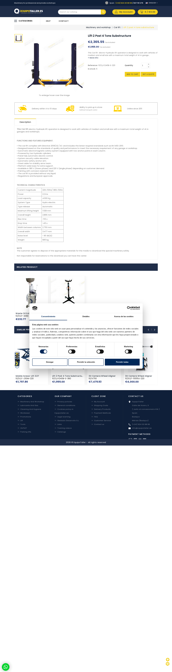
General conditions (65, 405)
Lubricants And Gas (28, 405)
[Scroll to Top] (167, 664)
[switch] (71, 352)
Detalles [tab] (86, 316)
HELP (48, 21)
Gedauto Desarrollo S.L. (67, 420)
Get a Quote (148, 74)
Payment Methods (101, 413)
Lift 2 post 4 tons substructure (68, 376)
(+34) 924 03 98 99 (124, 3)
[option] (18, 39)
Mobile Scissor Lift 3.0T (27, 376)
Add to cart (133, 74)
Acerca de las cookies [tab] (123, 316)
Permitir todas (122, 362)
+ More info (93, 57)
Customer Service (101, 420)
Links (58, 424)
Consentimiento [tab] (48, 316)
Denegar (50, 362)
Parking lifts (24, 432)
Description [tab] (25, 122)
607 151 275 (138, 3)
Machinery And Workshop (31, 401)
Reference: (93, 65)
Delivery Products (101, 409)
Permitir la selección (86, 362)
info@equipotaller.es (142, 428)
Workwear (24, 413)
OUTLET (22, 428)
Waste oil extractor (26, 313)
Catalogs (60, 432)
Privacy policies (63, 401)
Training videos (63, 428)
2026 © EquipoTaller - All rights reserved (86, 442)
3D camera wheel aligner (102, 376)
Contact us (97, 424)
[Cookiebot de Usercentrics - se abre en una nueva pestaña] (129, 308)
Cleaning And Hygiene (29, 409)
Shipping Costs (99, 405)
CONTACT (64, 21)
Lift (20, 420)
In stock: (92, 69)
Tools (21, 424)
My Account (98, 401)
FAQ (94, 417)
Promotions (24, 417)
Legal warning (63, 417)
